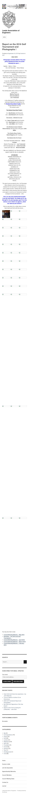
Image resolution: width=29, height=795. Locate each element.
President (6, 745)
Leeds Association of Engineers (10, 31)
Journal (4, 786)
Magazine (6, 741)
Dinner (5, 736)
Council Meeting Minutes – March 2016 (15, 641)
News (5, 743)
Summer (6, 748)
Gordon (22, 53)
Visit (5, 753)
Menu (4, 37)
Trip (5, 750)
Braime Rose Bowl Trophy (13, 104)
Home (3, 760)
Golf (3, 55)
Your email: (5, 674)
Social (5, 746)
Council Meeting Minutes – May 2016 (14, 634)
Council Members (7, 775)
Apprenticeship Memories (9, 771)
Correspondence (8, 735)
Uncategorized (7, 752)
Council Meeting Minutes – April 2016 (14, 640)
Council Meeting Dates (8, 779)
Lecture (6, 740)
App (5, 733)
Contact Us (5, 782)
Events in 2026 (6, 764)
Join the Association (7, 768)
